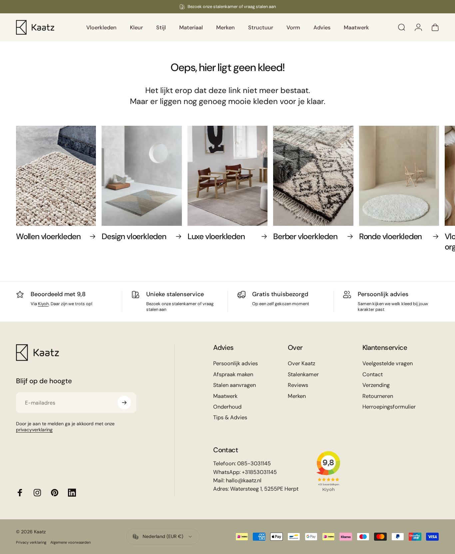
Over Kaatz (301, 363)
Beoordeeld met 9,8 (58, 294)
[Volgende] (420, 193)
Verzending (376, 385)
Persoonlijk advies (383, 294)
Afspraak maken (233, 374)
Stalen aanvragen (234, 385)
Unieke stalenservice (175, 294)
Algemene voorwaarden (70, 542)
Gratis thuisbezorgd (280, 294)
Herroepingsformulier (389, 407)
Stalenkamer (303, 374)
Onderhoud (227, 407)
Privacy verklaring (31, 542)
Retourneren (377, 396)
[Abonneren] (124, 402)
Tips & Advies (230, 417)
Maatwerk (225, 396)
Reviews (298, 385)
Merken (297, 396)
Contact (372, 374)
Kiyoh (43, 304)
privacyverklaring (34, 430)
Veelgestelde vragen (387, 363)
